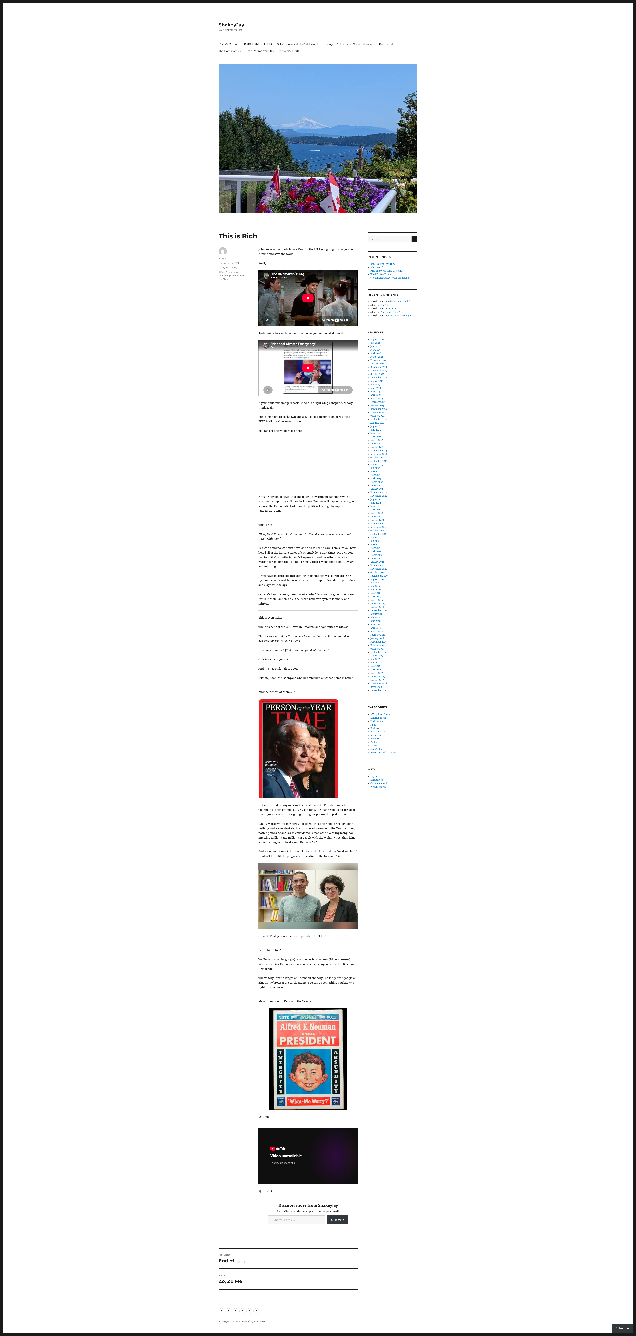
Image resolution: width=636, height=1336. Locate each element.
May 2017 (375, 666)
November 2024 (378, 412)
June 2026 (375, 346)
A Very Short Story (228, 267)
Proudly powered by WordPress (248, 1321)
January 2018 (377, 638)
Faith (373, 724)
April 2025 (375, 395)
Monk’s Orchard (229, 44)
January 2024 (377, 447)
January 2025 (377, 405)
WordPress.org (378, 786)
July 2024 (375, 426)
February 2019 (377, 603)
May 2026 (375, 349)
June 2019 (375, 589)
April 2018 (375, 628)
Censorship (225, 275)
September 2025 (379, 377)
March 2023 (376, 482)
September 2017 (378, 652)
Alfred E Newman (228, 272)
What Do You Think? (381, 274)
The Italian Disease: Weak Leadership (390, 277)
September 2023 (378, 461)
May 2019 (375, 593)
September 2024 (379, 419)
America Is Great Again (393, 312)
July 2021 (375, 541)
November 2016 (378, 683)
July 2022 (375, 499)
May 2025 (375, 391)
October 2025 (377, 374)
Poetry (373, 742)
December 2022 (378, 492)
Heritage (374, 728)
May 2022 (375, 506)
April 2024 (375, 436)
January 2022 (377, 520)
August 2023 (376, 464)
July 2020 (375, 582)
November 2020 (378, 568)
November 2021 (378, 527)
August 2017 (376, 655)
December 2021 (378, 523)
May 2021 (375, 548)
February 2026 (378, 360)
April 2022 (375, 509)
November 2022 (378, 495)
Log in (373, 776)
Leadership (376, 735)
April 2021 (375, 551)
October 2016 (377, 687)
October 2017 (377, 648)
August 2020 (377, 579)
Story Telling (377, 749)
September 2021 (378, 534)
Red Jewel (386, 44)
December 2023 (378, 450)
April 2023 (375, 478)
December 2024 (378, 409)
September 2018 (378, 610)
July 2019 (375, 586)
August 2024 (377, 422)
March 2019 (376, 600)
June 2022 (375, 502)
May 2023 (375, 475)
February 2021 (377, 558)
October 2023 (377, 457)
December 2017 (378, 641)
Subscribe (337, 1219)
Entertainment (378, 717)
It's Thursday (377, 731)
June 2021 (375, 544)
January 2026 (377, 363)
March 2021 (376, 555)
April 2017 (375, 669)
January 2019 (377, 607)
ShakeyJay (231, 25)
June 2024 (375, 429)
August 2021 (376, 537)
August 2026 (377, 339)
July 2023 (375, 468)
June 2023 (375, 471)
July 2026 (375, 342)
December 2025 (378, 367)
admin (222, 258)
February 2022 (378, 516)
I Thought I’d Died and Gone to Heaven (348, 44)
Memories (375, 738)
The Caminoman (230, 51)
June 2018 (375, 621)
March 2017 (376, 673)
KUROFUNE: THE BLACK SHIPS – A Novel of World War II (281, 44)
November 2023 (378, 454)
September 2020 (379, 575)
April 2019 (375, 596)
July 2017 (375, 659)
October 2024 (377, 415)
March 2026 (376, 356)
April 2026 (375, 353)
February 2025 (378, 402)
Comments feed (378, 783)
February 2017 (377, 676)
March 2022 (376, 513)
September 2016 (378, 690)
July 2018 (375, 617)
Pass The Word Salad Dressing (386, 270)
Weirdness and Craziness (383, 752)
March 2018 (376, 631)
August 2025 (377, 381)
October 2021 (377, 530)
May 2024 (375, 433)
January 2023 (377, 488)
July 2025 (375, 384)
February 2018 (377, 634)
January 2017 (377, 680)
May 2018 (375, 624)
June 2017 (375, 662)
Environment (377, 721)
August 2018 (376, 614)
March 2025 (376, 398)
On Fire (385, 305)
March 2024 (376, 440)
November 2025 (378, 370)
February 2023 (377, 485)
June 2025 (375, 388)
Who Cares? (376, 267)
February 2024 (378, 443)
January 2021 (377, 561)
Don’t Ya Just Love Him (382, 264)
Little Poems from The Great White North (272, 51)
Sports (373, 745)
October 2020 (377, 572)
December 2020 (378, 565)
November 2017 (378, 645)
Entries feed (376, 779)
